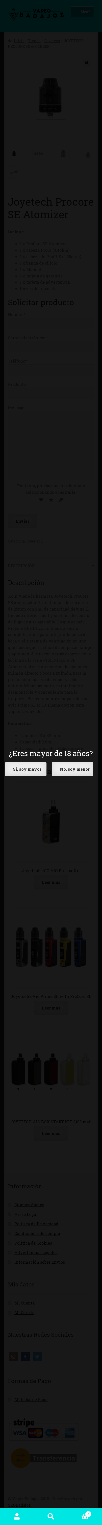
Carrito (78, 1512)
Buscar (51, 1516)
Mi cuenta (17, 1516)
